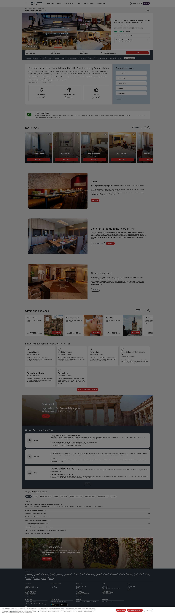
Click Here (12, 611)
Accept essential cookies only (135, 610)
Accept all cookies (121, 610)
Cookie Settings (148, 610)
